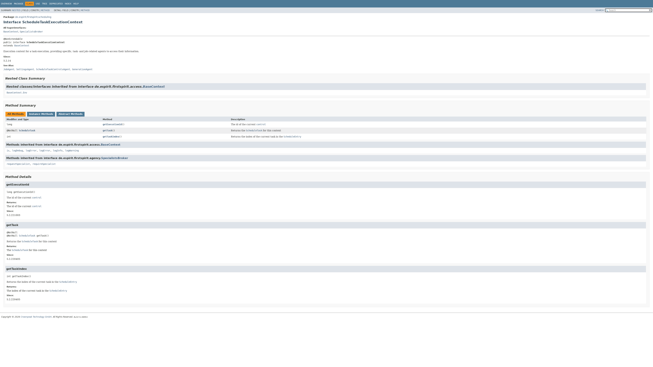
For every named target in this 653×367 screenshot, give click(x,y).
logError (31, 150)
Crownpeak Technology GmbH (36, 317)
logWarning (72, 150)
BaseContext (10, 31)
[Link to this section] (47, 78)
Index (68, 4)
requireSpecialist (44, 164)
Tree (44, 4)
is (8, 150)
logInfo (57, 150)
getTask (107, 130)
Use (38, 4)
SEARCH (600, 10)
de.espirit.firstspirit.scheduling (33, 17)
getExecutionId (112, 124)
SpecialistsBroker (31, 31)
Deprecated (56, 4)
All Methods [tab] (15, 114)
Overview (6, 4)
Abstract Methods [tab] (70, 114)
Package (18, 4)
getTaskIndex (111, 136)
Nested (16, 10)
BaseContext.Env (17, 92)
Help (76, 4)
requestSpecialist (18, 164)
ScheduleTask (27, 130)
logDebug (17, 150)
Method (45, 10)
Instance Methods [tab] (41, 114)
